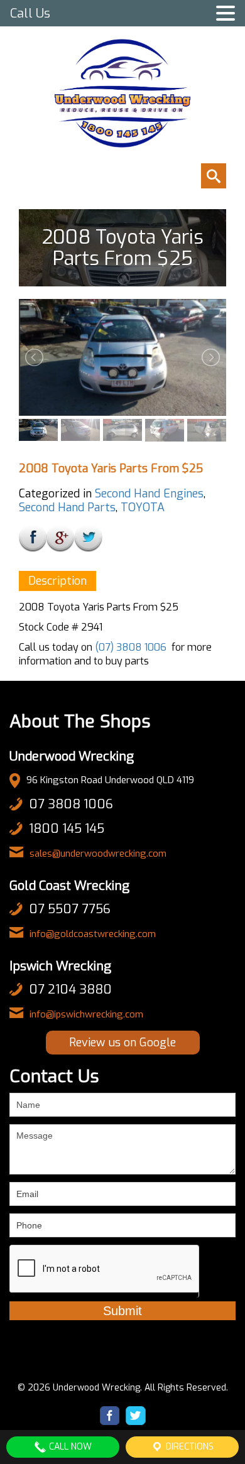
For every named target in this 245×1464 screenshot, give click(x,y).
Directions (188, 1447)
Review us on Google (122, 1042)
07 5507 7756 (70, 909)
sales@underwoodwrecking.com (98, 853)
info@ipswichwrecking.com (86, 1014)
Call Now (69, 1447)
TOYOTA (143, 507)
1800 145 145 (66, 828)
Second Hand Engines (149, 493)
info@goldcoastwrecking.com (93, 934)
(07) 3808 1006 (130, 647)
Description (57, 580)
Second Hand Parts (67, 507)
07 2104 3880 (70, 989)
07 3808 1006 (71, 804)
